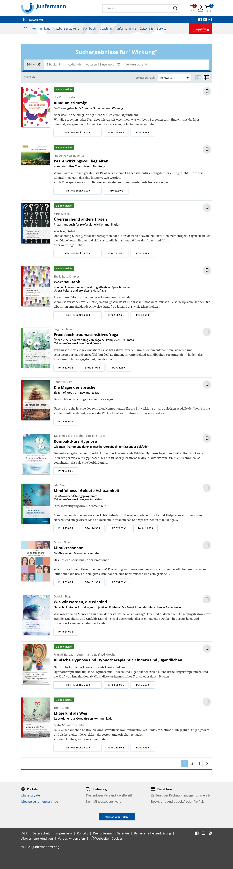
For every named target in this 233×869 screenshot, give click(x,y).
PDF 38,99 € (142, 315)
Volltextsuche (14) (137, 64)
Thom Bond (61, 708)
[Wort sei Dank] (35, 286)
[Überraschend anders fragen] (35, 223)
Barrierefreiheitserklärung (153, 833)
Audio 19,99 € (145, 528)
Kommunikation (42, 28)
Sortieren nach (145, 77)
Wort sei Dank (67, 281)
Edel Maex (60, 485)
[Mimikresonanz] (35, 561)
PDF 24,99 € (142, 132)
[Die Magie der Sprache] (35, 400)
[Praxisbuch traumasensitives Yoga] (35, 347)
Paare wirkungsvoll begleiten (81, 160)
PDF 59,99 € (116, 190)
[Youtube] (205, 20)
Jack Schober (76, 436)
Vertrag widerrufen (72, 838)
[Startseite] (43, 8)
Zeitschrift (146, 28)
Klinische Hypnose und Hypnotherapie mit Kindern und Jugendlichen (118, 659)
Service (161, 28)
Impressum (64, 833)
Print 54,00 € (65, 631)
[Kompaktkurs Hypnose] (35, 454)
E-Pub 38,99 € (116, 315)
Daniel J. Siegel (63, 596)
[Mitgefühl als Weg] (35, 717)
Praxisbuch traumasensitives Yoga (86, 334)
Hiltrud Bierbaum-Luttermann (73, 654)
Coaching (106, 28)
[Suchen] (175, 8)
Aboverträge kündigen (37, 838)
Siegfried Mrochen (105, 654)
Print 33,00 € (65, 470)
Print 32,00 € (65, 367)
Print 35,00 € (65, 421)
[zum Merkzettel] (192, 10)
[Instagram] (210, 20)
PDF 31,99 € (142, 253)
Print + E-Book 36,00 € (77, 684)
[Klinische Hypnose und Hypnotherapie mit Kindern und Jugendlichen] (35, 664)
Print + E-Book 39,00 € (77, 315)
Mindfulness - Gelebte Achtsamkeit (87, 490)
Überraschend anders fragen (80, 219)
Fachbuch (89, 28)
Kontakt (83, 833)
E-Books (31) (54, 64)
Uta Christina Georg (66, 97)
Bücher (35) (34, 64)
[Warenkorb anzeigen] (208, 10)
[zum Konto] (201, 10)
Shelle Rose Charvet (66, 276)
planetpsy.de (30, 795)
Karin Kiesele (62, 214)
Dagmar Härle (63, 329)
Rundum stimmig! (70, 102)
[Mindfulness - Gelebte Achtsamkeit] (35, 503)
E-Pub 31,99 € (116, 253)
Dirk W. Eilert (62, 542)
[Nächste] (207, 763)
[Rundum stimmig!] (35, 107)
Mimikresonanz (68, 547)
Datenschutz (42, 833)
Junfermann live (126, 28)
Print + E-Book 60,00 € (77, 190)
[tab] (34, 65)
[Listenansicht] (198, 77)
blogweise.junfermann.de (39, 801)
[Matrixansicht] (206, 77)
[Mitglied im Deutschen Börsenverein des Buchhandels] (200, 28)
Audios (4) (74, 64)
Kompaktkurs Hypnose (75, 441)
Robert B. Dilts (63, 382)
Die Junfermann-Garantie (111, 833)
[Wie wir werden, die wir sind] (35, 615)
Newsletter (35, 20)
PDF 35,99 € (142, 684)
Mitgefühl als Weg (70, 713)
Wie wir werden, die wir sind (80, 601)
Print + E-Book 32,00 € (77, 253)
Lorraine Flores (95, 436)
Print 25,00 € (65, 528)
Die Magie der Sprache (74, 387)
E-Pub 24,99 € (116, 132)
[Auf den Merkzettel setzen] (209, 91)
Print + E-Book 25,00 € (77, 132)
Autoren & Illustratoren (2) (103, 64)
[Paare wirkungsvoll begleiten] (35, 155)
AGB (24, 833)
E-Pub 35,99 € (116, 684)
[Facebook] (200, 20)
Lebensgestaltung (67, 28)
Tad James (60, 436)
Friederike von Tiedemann (70, 155)
